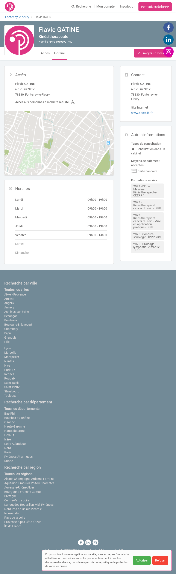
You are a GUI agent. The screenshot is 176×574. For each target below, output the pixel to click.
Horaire (59, 53)
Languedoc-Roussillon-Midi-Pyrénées (28, 504)
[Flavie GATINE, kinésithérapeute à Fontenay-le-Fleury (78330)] (19, 40)
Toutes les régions (18, 474)
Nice (7, 365)
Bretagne (10, 496)
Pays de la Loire (14, 517)
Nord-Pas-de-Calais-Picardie (23, 509)
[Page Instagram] (168, 51)
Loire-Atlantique (15, 443)
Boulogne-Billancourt (18, 324)
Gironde (9, 422)
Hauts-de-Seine (14, 430)
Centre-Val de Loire (16, 500)
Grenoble (10, 337)
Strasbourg (11, 391)
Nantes (9, 361)
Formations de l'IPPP (155, 6)
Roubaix (9, 378)
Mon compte (105, 6)
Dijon (7, 333)
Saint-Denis (11, 382)
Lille (6, 342)
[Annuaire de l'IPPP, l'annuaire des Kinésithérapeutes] (9, 6)
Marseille (10, 352)
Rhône (8, 461)
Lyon (7, 348)
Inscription (127, 6)
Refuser (160, 560)
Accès (45, 53)
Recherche (83, 6)
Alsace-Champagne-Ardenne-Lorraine (29, 479)
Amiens (9, 298)
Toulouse (10, 395)
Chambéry (11, 329)
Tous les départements (21, 409)
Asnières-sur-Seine (16, 311)
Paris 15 (9, 370)
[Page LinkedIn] (168, 39)
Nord (7, 448)
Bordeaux (10, 320)
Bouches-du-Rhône (17, 418)
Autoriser (142, 560)
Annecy (9, 307)
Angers (9, 303)
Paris (7, 452)
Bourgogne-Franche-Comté (22, 491)
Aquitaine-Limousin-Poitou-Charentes (29, 483)
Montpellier (11, 357)
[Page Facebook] (168, 27)
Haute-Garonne (14, 426)
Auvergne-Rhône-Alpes (19, 487)
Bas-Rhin (10, 413)
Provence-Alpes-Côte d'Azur (22, 522)
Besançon (11, 316)
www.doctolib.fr (142, 113)
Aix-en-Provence (15, 294)
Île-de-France (12, 526)
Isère (7, 439)
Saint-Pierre (12, 387)
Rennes (9, 374)
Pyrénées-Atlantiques (18, 456)
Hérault (9, 435)
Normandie (11, 513)
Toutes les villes (16, 290)
